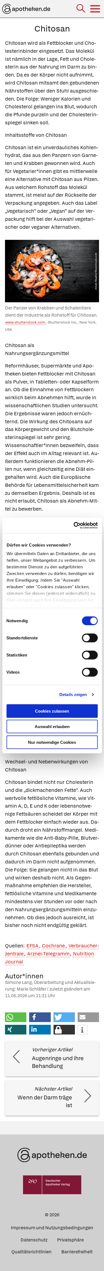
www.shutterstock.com (25, 322)
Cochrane (53, 945)
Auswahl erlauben (52, 726)
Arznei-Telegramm (48, 953)
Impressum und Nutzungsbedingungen (52, 1228)
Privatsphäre (70, 1240)
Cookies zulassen (52, 710)
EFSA (32, 945)
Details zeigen (73, 694)
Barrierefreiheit (77, 1252)
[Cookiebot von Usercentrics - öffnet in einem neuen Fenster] (74, 525)
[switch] (90, 637)
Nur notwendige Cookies (52, 742)
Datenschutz (34, 1240)
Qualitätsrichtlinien (31, 1252)
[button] (15, 1017)
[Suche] (81, 9)
